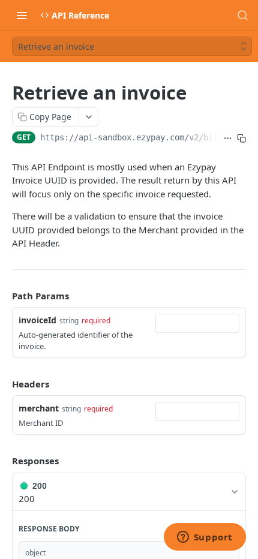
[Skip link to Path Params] (3, 295)
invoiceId (37, 320)
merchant (39, 408)
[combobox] (197, 323)
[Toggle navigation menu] (21, 15)
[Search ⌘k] (242, 15)
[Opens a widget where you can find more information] (204, 538)
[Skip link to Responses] (3, 461)
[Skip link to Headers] (3, 383)
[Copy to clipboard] (241, 138)
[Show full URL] (227, 138)
